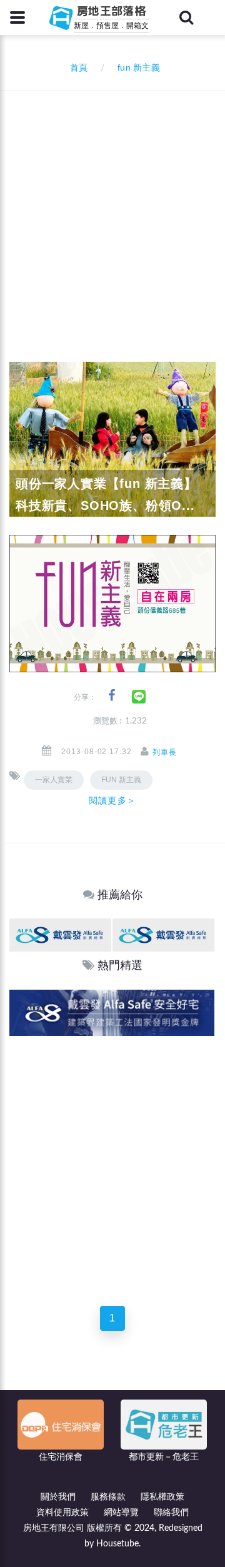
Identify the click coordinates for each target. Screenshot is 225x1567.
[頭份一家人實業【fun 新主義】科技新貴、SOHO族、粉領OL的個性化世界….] (112, 438)
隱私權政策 (162, 1497)
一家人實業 (53, 779)
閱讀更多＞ (112, 800)
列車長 (164, 752)
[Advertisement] (112, 209)
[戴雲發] (60, 935)
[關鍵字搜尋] (186, 17)
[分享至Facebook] (111, 696)
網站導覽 (121, 1512)
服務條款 (108, 1497)
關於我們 (58, 1497)
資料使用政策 (62, 1512)
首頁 (76, 68)
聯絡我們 (171, 1512)
